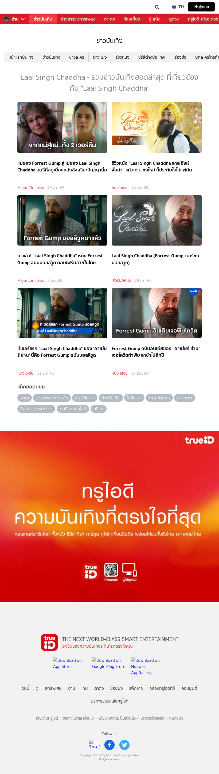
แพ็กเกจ (136, 688)
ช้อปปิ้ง (116, 688)
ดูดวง (174, 19)
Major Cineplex (30, 188)
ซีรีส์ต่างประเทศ (151, 57)
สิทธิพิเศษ (53, 688)
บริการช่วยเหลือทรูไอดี (109, 701)
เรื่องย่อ (180, 57)
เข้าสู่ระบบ (201, 7)
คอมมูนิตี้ (189, 688)
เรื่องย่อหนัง (121, 280)
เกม (84, 688)
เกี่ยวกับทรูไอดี (47, 718)
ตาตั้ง (99, 688)
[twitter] (124, 745)
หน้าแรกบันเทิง (21, 57)
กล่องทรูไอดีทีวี (162, 688)
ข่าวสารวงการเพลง (78, 19)
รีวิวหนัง (123, 57)
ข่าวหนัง (100, 57)
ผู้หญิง (155, 19)
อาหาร (109, 19)
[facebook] (109, 745)
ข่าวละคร (76, 57)
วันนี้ (25, 688)
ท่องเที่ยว (131, 19)
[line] (94, 745)
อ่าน (15, 19)
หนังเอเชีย (120, 188)
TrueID (15, 6)
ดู (37, 688)
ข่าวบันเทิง (43, 19)
